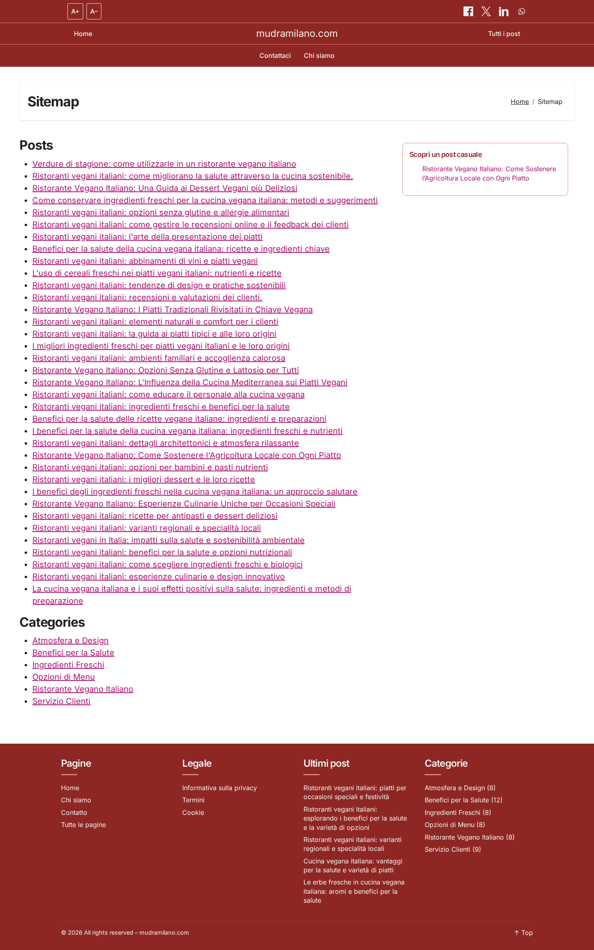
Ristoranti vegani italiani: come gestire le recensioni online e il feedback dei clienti (190, 224)
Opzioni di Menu (63, 677)
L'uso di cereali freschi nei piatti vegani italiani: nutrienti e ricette (157, 273)
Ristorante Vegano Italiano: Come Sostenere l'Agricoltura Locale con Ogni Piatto (186, 455)
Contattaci (275, 55)
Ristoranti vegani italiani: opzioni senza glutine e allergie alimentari (160, 212)
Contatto (74, 812)
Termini (193, 800)
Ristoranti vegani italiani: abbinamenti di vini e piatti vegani (145, 261)
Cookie (193, 812)
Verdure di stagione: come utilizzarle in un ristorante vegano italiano (164, 164)
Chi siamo (319, 55)
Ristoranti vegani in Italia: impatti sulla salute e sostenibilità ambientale (168, 540)
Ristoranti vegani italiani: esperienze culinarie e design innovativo (158, 576)
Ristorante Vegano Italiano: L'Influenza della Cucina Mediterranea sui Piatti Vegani (190, 382)
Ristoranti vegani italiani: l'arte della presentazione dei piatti (147, 237)
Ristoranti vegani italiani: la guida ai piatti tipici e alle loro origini (154, 334)
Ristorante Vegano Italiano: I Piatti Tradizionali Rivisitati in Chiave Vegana (172, 309)
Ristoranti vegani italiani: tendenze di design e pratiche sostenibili (159, 285)
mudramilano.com (297, 33)
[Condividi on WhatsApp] (522, 11)
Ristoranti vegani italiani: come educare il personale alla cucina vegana (168, 394)
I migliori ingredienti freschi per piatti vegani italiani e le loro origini (161, 346)
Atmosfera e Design (70, 640)
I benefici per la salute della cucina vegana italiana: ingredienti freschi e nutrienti (187, 431)
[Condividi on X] (487, 11)
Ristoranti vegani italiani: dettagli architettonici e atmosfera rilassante (165, 443)
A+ (75, 11)
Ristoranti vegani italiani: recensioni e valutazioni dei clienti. (147, 297)
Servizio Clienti (61, 701)
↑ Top (523, 933)
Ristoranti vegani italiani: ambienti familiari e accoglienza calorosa (158, 358)
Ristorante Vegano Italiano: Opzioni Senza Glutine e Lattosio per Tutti (165, 370)
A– (94, 11)
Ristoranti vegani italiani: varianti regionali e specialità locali (146, 528)
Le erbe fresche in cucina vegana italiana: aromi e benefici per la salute (353, 891)
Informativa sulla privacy (219, 788)
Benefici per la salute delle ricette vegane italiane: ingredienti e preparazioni (179, 419)
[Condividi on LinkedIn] (504, 11)
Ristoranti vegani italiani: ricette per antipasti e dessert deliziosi (155, 516)
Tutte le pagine (83, 825)
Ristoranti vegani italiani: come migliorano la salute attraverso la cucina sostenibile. (192, 176)
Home (83, 34)
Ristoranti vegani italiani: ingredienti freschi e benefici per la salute (161, 406)
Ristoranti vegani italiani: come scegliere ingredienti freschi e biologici (167, 564)
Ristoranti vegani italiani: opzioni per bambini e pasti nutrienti (150, 467)
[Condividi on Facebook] (469, 11)
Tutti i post (504, 34)
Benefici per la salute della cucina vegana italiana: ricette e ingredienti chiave (181, 249)
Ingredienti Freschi (68, 665)
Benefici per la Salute (73, 652)
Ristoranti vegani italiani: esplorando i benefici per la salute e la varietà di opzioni (355, 818)
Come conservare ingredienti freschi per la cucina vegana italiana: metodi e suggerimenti (205, 200)
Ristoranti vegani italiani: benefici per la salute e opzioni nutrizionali (162, 552)
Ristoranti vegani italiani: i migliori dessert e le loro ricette (143, 479)
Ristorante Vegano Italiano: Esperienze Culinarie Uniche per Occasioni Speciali (183, 504)
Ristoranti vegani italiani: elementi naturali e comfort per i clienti (155, 322)
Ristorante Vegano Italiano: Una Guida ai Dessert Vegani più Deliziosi (164, 188)
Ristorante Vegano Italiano (82, 689)
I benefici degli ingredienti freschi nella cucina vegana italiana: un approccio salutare (195, 491)
